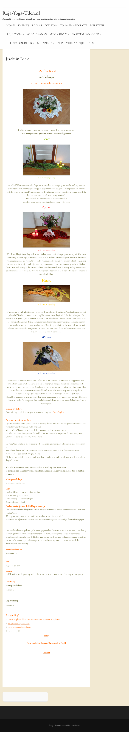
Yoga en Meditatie (73, 25)
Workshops (58, 34)
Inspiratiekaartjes (71, 43)
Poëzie (47, 43)
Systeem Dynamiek (85, 34)
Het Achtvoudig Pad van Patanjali (33, 48)
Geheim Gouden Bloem (22, 43)
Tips (91, 43)
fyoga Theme (54, 725)
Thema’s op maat (30, 25)
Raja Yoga (14, 34)
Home (10, 25)
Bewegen (57, 48)
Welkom (51, 25)
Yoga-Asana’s (37, 34)
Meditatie (97, 25)
